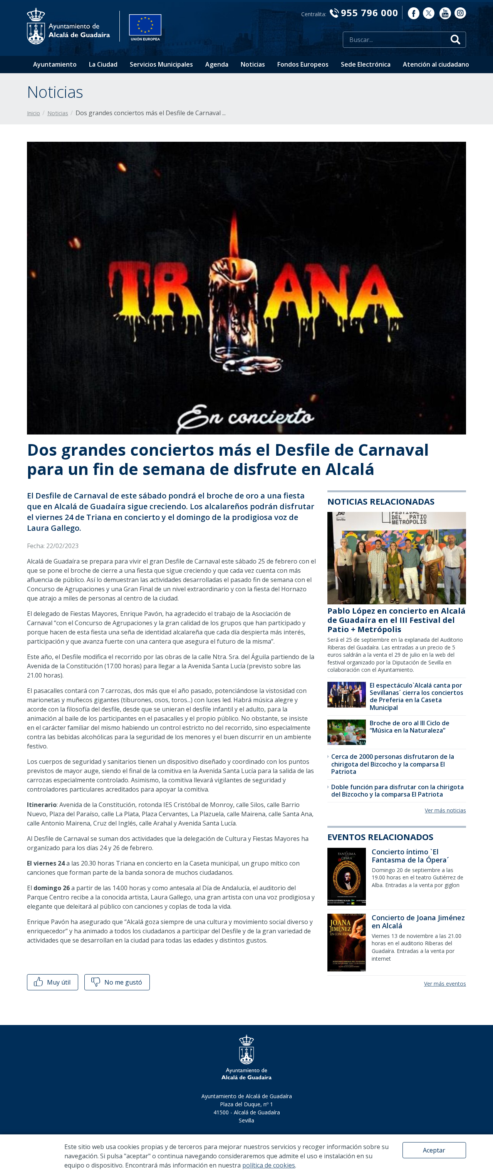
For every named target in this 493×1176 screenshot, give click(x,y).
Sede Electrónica (366, 64)
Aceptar (434, 1150)
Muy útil (57, 982)
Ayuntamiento (55, 64)
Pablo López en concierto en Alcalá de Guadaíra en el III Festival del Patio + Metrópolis (396, 620)
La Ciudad (103, 64)
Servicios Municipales (161, 64)
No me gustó (122, 982)
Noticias (253, 64)
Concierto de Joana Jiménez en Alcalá (418, 922)
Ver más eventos (445, 983)
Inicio (33, 113)
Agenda (216, 64)
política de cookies (268, 1165)
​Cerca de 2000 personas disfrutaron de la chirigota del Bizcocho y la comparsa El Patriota (392, 763)
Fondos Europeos (303, 64)
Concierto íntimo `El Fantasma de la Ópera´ (410, 856)
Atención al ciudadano (436, 64)
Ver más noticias (445, 810)
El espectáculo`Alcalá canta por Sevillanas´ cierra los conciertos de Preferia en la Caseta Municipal (416, 696)
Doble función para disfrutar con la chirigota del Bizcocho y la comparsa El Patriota (397, 791)
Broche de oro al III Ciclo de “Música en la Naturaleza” (409, 727)
